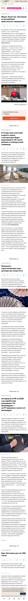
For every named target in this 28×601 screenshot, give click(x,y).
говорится (15, 160)
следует (14, 422)
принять (23, 593)
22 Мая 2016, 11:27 (5, 13)
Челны (2, 4)
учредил (22, 248)
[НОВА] (14, 8)
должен (3, 530)
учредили (7, 241)
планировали (19, 533)
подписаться (14, 118)
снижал (21, 373)
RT (15, 282)
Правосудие (3, 540)
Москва (9, 4)
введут (3, 229)
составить (4, 510)
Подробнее (21, 591)
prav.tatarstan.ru (22, 104)
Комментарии (14, 125)
